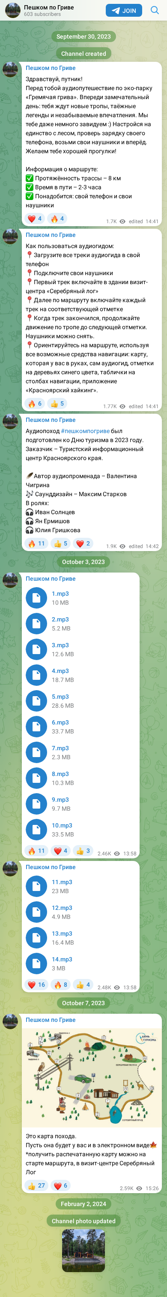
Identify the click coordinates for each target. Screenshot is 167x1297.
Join (129, 10)
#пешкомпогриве (85, 430)
